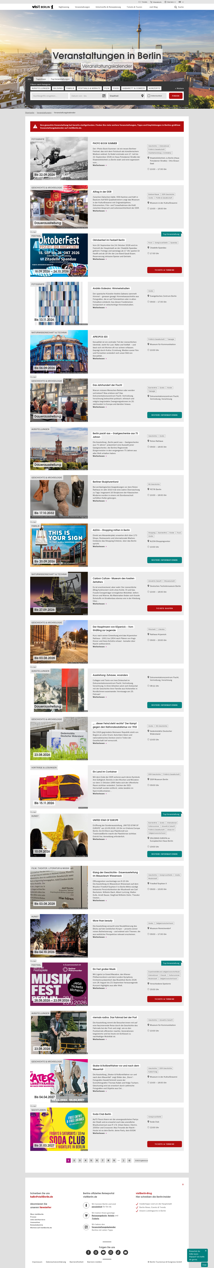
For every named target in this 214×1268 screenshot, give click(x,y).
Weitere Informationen (164, 415)
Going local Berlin (161, 242)
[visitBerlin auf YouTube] (103, 1252)
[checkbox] (40, 88)
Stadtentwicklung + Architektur (159, 153)
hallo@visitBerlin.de (41, 1196)
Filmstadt (152, 629)
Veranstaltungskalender (107, 66)
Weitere (180, 88)
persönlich (97, 1206)
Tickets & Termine (164, 270)
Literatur (161, 629)
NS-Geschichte (154, 484)
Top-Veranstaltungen (60, 79)
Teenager (170, 339)
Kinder (169, 388)
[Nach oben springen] (183, 1185)
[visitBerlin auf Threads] (95, 1252)
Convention (35, 1222)
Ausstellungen (40, 429)
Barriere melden (94, 1262)
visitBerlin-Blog (144, 1193)
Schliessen (206, 1251)
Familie (35, 525)
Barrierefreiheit (76, 1262)
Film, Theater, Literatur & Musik (50, 868)
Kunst (35, 816)
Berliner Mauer (153, 194)
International (164, 146)
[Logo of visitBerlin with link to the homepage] (42, 6)
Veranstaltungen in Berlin (107, 56)
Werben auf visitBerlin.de (41, 1228)
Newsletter (45, 1207)
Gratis (150, 198)
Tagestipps (41, 79)
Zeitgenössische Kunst (157, 833)
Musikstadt (152, 878)
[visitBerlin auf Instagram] (110, 1252)
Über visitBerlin (36, 1214)
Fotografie (37, 139)
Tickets (95, 1218)
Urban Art (170, 829)
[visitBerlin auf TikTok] (118, 1252)
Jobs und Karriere (37, 1220)
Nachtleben (38, 1110)
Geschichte (152, 146)
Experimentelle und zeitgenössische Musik (164, 972)
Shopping (151, 533)
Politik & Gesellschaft (156, 149)
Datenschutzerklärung (56, 1262)
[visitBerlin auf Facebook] (88, 1252)
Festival (36, 235)
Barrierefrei (152, 388)
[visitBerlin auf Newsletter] (125, 1252)
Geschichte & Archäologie (46, 187)
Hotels (111, 1215)
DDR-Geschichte (168, 194)
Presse (33, 1217)
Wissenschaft (169, 581)
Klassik (163, 975)
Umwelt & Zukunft (154, 581)
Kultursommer (153, 826)
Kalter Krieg (152, 1072)
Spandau (173, 242)
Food (150, 242)
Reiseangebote (99, 1215)
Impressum (37, 1262)
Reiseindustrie (36, 1225)
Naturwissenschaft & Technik (49, 332)
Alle (29, 79)
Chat (204, 1265)
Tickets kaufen (164, 608)
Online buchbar (156, 96)
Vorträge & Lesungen (44, 767)
